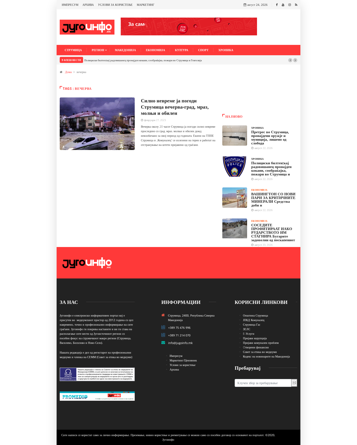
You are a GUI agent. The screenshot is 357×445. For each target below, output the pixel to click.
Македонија (125, 50)
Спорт (203, 50)
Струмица (73, 50)
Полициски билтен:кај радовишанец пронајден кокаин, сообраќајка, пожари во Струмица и (271, 168)
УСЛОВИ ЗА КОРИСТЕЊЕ (115, 5)
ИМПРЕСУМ (70, 5)
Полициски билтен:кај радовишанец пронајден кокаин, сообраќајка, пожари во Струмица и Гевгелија (143, 60)
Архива (174, 369)
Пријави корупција (255, 338)
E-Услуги (248, 334)
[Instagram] (289, 5)
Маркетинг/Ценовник (183, 360)
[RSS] (296, 5)
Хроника (225, 50)
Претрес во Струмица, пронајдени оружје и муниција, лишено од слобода (270, 137)
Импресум (176, 356)
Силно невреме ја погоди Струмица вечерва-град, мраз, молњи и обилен (175, 106)
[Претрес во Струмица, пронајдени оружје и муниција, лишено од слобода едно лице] (234, 135)
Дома (68, 72)
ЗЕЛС (246, 329)
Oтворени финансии (256, 347)
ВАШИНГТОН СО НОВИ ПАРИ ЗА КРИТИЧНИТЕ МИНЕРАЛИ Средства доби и (273, 199)
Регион (98, 50)
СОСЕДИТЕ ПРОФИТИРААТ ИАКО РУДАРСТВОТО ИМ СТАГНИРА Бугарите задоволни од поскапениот (273, 232)
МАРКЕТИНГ (145, 5)
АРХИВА (88, 5)
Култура (181, 50)
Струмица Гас (251, 324)
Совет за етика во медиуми (260, 352)
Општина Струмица (255, 315)
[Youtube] (283, 5)
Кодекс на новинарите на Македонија (266, 356)
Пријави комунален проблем (261, 343)
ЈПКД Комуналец (253, 320)
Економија (155, 50)
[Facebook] (277, 5)
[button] (290, 60)
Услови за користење (182, 365)
